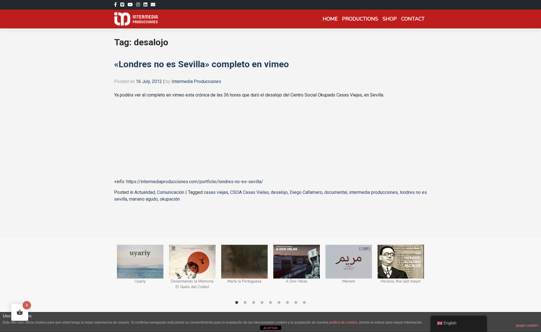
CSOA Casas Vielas (249, 192)
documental (335, 192)
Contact (413, 18)
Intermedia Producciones (196, 81)
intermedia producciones (373, 192)
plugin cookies (527, 325)
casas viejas (216, 192)
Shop (390, 18)
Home (330, 18)
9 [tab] (304, 303)
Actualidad (144, 192)
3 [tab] (253, 303)
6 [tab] (279, 303)
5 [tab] (270, 303)
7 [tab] (287, 303)
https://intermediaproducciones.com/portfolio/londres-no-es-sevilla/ (194, 181)
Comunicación (170, 192)
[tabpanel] (140, 270)
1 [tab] (237, 303)
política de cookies (343, 322)
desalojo (279, 192)
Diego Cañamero (306, 192)
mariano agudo (143, 199)
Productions (360, 18)
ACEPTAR (270, 328)
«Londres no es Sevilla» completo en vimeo (201, 64)
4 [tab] (262, 303)
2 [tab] (245, 303)
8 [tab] (296, 303)
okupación (170, 199)
